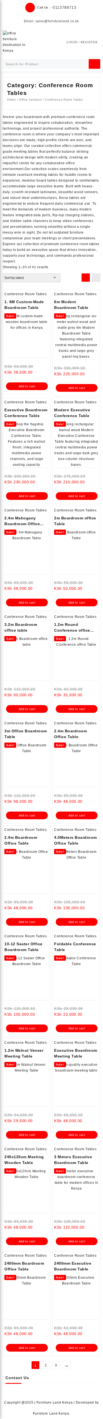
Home (11, 99)
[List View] (96, 277)
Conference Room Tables (25, 294)
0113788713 (64, 7)
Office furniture (30, 99)
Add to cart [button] (27, 386)
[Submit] (94, 64)
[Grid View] (86, 277)
